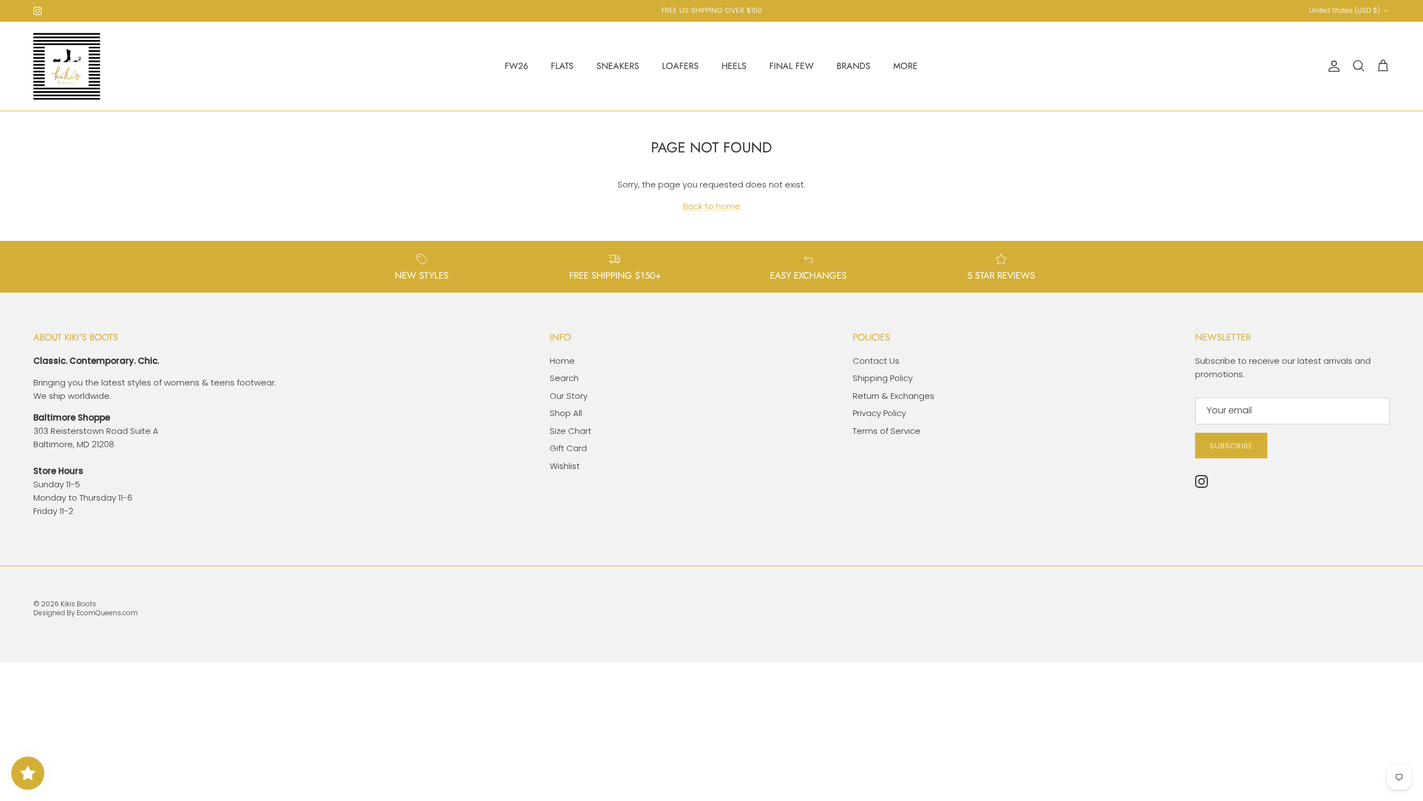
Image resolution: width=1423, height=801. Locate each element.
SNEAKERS (617, 66)
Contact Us (876, 361)
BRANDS (853, 66)
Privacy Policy (879, 413)
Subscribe (1231, 446)
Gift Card (568, 448)
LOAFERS (680, 66)
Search (564, 378)
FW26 (516, 66)
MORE (905, 66)
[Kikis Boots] (66, 66)
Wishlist (565, 466)
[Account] (1332, 66)
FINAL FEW (791, 66)
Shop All (566, 413)
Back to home (711, 206)
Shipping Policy (883, 378)
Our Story (569, 396)
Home (562, 361)
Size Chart (570, 431)
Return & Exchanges (893, 396)
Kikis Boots (78, 604)
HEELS (734, 66)
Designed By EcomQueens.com (85, 612)
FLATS (562, 66)
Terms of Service (887, 431)
